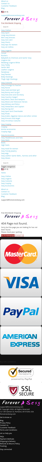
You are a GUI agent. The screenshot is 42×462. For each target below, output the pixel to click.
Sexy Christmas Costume (10, 121)
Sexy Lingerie (6, 50)
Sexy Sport (5, 33)
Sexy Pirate (5, 113)
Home (3, 173)
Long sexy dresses (8, 35)
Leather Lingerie (7, 70)
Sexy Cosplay (6, 124)
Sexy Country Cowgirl (9, 97)
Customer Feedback (9, 6)
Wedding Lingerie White (10, 62)
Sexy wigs (5, 153)
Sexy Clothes (6, 30)
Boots (3, 143)
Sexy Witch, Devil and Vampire (13, 99)
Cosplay (4, 127)
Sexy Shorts (5, 42)
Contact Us (5, 3)
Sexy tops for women (9, 44)
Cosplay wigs (6, 131)
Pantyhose (5, 72)
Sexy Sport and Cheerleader (12, 111)
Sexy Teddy (5, 65)
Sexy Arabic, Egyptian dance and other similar (19, 116)
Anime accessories (8, 129)
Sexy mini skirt (6, 40)
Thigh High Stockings (9, 79)
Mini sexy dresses (8, 37)
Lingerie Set (5, 60)
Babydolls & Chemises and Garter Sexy (16, 58)
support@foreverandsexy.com (12, 15)
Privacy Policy (5, 423)
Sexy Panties (6, 74)
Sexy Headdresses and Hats (12, 138)
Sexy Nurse (5, 87)
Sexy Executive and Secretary (12, 95)
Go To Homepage (7, 235)
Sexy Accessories (7, 135)
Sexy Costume (6, 83)
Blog (3, 8)
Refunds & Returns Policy (10, 444)
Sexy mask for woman (9, 148)
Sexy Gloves (5, 158)
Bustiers (4, 55)
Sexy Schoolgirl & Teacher (11, 85)
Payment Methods (7, 439)
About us (4, 1)
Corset (3, 53)
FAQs (2, 436)
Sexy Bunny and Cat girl (10, 92)
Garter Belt (5, 67)
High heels (5, 145)
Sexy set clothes (7, 47)
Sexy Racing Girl (7, 109)
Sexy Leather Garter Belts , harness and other (19, 156)
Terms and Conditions (8, 430)
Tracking (3, 446)
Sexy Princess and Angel (10, 118)
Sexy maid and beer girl (10, 90)
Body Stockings (7, 77)
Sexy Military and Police (10, 104)
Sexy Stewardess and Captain (12, 106)
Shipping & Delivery (7, 441)
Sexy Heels (5, 140)
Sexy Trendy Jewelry (9, 151)
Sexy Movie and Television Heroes (14, 102)
